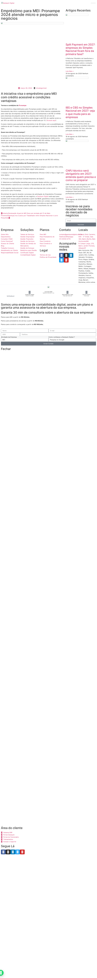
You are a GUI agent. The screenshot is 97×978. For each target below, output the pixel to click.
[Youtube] (66, 260)
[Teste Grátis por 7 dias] (67, 292)
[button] (93, 3)
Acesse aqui (51, 120)
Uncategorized (41, 88)
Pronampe (22, 105)
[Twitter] (61, 260)
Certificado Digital (29, 294)
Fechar (6, 349)
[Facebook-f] (61, 255)
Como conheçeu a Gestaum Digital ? (61, 337)
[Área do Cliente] (86, 292)
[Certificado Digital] (29, 292)
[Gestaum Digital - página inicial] (9, 3)
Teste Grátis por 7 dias (67, 294)
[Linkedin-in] (71, 255)
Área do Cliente (86, 294)
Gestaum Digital (42, 196)
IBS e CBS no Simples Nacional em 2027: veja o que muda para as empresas (80, 112)
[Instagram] (66, 255)
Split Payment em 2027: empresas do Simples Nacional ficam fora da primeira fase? (80, 49)
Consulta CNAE (48, 291)
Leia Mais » (70, 71)
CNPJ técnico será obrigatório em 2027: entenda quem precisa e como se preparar (81, 175)
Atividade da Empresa (9, 337)
